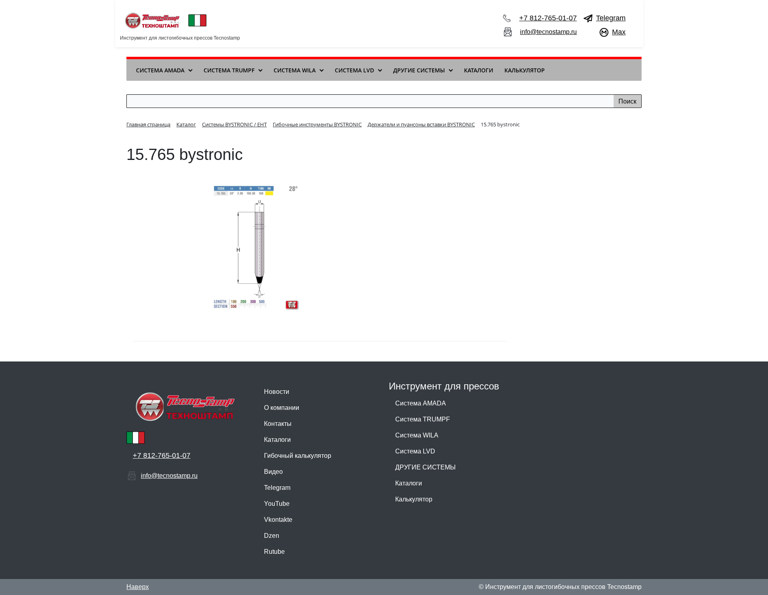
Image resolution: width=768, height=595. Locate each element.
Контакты (278, 423)
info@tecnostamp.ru (548, 31)
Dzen (271, 535)
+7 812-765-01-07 (548, 18)
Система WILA (416, 435)
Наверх (137, 586)
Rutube (274, 551)
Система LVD (415, 451)
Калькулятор (413, 499)
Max (619, 32)
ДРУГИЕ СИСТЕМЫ (425, 467)
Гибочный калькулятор (297, 455)
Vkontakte (278, 519)
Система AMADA (420, 403)
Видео (273, 471)
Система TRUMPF (422, 419)
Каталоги (277, 439)
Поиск (627, 101)
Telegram (611, 18)
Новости (276, 391)
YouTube (277, 503)
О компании (281, 407)
